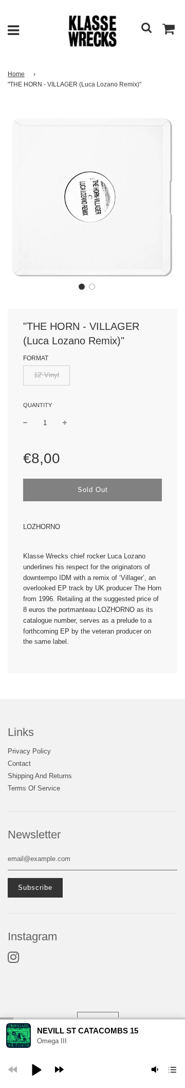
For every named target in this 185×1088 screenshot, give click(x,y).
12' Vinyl (46, 375)
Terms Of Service (34, 788)
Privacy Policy (29, 751)
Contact (19, 763)
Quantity (37, 405)
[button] (82, 287)
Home (16, 74)
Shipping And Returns (40, 776)
